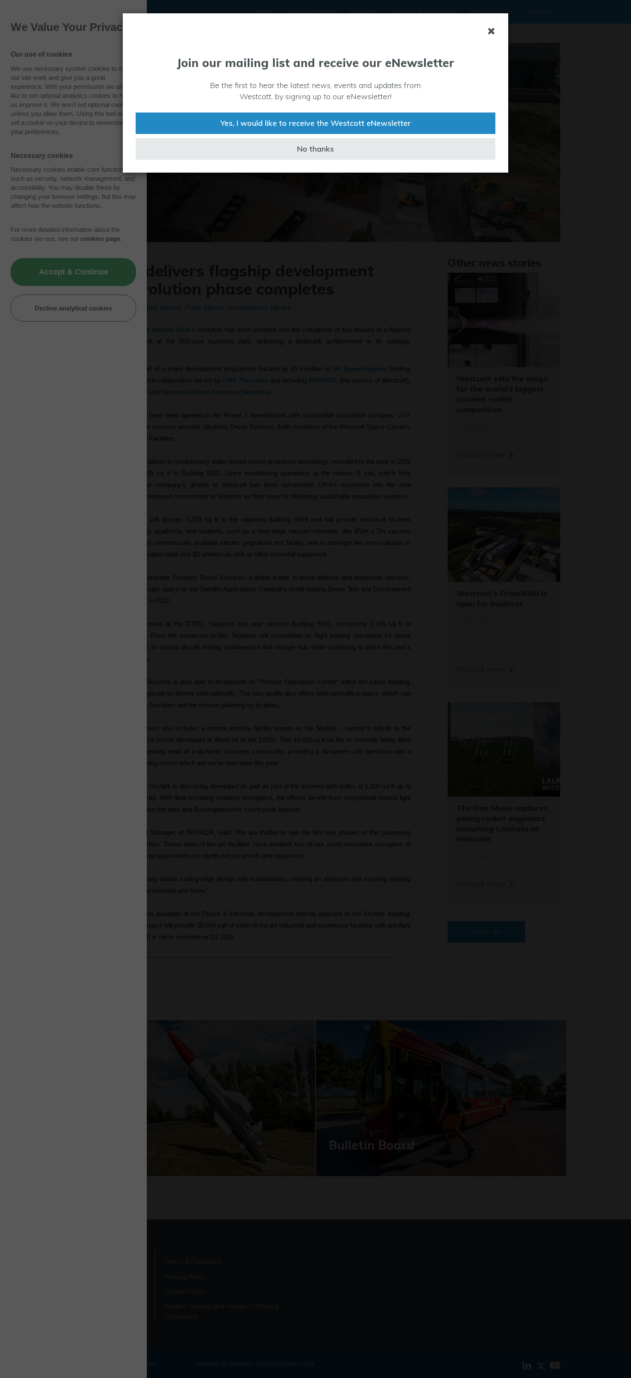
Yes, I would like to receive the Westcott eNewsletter (315, 123)
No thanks (315, 149)
